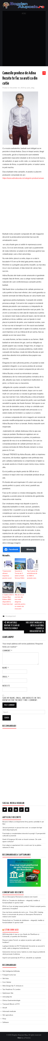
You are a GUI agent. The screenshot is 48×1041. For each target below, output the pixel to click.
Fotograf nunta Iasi (9, 975)
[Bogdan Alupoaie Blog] (24, 5)
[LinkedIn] (16, 809)
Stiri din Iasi (12, 930)
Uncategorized (10, 616)
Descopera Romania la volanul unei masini (22, 897)
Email (5, 677)
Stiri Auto (5, 978)
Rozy (4, 1019)
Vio (3, 897)
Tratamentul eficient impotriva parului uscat (6, 574)
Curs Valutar (6, 982)
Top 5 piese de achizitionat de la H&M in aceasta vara (32, 574)
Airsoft (4, 1008)
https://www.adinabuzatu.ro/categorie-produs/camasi (23, 178)
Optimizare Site (7, 993)
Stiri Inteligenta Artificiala (11, 971)
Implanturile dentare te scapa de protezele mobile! (12, 625)
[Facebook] (10, 809)
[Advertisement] (24, 41)
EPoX (4, 900)
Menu (24, 14)
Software (5, 1022)
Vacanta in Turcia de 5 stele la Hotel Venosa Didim (19, 574)
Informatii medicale (9, 1011)
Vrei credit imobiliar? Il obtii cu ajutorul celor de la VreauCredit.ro (35, 627)
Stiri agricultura (7, 1015)
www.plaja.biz (7, 997)
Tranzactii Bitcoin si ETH (11, 1004)
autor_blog (30, 88)
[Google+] (21, 809)
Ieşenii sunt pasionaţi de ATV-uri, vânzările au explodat (21, 958)
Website (6, 686)
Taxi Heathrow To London (11, 989)
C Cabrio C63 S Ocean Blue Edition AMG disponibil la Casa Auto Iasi (8, 599)
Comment (7, 651)
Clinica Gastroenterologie (11, 1000)
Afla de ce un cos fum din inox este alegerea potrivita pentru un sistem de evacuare (20, 602)
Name (5, 668)
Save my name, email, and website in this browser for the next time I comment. (21, 699)
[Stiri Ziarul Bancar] (24, 873)
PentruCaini (6, 920)
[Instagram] (27, 809)
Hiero (19, 1038)
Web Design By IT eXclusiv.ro (12, 986)
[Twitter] (4, 809)
